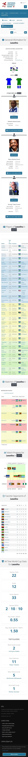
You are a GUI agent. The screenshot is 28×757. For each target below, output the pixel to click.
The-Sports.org (18, 60)
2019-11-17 (3, 400)
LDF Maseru (24, 318)
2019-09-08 (3, 431)
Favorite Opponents (19, 23)
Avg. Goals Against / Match (14, 627)
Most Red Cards (14, 685)
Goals (14, 583)
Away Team (21, 396)
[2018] (11, 32)
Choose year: (12, 29)
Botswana (7, 511)
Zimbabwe (7, 514)
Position (14, 243)
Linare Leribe (24, 286)
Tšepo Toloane (14, 665)
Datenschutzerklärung (6, 734)
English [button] (23, 2)
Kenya (6, 534)
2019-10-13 (3, 420)
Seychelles (7, 539)
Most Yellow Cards (14, 672)
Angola (6, 527)
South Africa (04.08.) (9, 393)
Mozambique (8, 516)
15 (17, 524)
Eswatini (6, 509)
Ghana (6, 547)
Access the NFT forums (7, 727)
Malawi (6, 519)
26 (17, 514)
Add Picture (14, 117)
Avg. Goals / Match (14, 616)
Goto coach (15, 130)
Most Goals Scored (14, 645)
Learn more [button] (5, 750)
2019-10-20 (3, 413)
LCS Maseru (24, 250)
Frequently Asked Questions (8, 725)
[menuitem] (16, 463)
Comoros (7, 542)
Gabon (6, 550)
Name (2, 243)
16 (17, 522)
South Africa (7, 522)
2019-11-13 (3, 406)
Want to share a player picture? (8, 732)
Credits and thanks (6, 730)
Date (2, 396)
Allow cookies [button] (14, 754)
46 (17, 509)
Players (13, 20)
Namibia (6, 524)
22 (17, 516)
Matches (20, 20)
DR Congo (7, 545)
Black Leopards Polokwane (24, 314)
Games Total (14, 572)
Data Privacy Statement (7, 736)
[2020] (25, 32)
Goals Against (14, 594)
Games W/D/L (14, 605)
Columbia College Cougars (23, 292)
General (6, 20)
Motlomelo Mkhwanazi (14, 678)
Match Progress (7, 23)
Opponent (4, 505)
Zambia (6, 529)
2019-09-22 (3, 424)
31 (17, 511)
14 (17, 529)
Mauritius (7, 532)
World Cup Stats (8, 26)
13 (17, 532)
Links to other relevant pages (8, 723)
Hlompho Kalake (14, 651)
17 (17, 519)
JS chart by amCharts (21, 486)
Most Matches (14, 658)
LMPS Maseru (24, 254)
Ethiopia (6, 537)
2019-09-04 (3, 440)
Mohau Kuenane (14, 692)
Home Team (15, 396)
